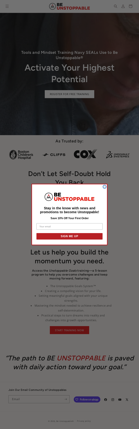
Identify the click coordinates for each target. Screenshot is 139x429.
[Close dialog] (104, 186)
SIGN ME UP (69, 236)
